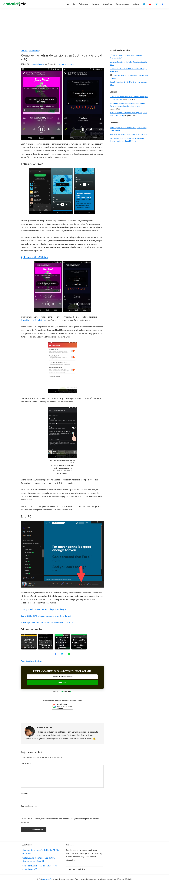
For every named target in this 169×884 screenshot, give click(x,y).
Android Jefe (47, 879)
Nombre (25, 793)
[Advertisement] (84, 28)
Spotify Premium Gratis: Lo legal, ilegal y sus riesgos (43, 609)
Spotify (41, 64)
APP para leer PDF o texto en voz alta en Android (129, 134)
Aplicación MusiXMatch (34, 257)
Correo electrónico (29, 806)
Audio (35, 64)
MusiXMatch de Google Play (33, 320)
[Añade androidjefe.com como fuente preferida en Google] (62, 706)
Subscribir (62, 682)
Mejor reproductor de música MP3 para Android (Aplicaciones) (47, 622)
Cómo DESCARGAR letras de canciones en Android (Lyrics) (46, 616)
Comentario (27, 763)
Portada (24, 50)
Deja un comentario (66, 64)
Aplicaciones (34, 50)
